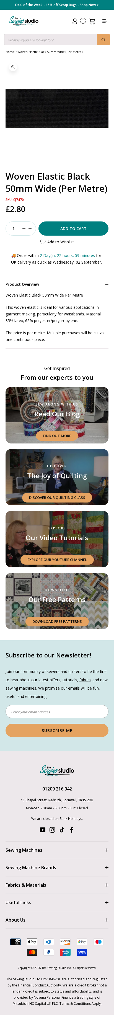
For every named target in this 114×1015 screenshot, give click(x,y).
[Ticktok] (62, 831)
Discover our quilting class (57, 497)
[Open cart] (92, 21)
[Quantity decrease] (24, 228)
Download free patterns (57, 621)
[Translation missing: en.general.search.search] (103, 39)
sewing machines (21, 688)
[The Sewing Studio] (24, 27)
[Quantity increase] (30, 228)
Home (10, 52)
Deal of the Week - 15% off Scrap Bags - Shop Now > (57, 5)
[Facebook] (71, 831)
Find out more (57, 435)
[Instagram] (52, 831)
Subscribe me (57, 730)
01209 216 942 (57, 789)
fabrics (85, 679)
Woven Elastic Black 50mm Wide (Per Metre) (49, 52)
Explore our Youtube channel (57, 559)
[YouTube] (42, 831)
